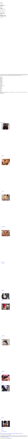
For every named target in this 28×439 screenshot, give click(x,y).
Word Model (21, 433)
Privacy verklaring (8, 433)
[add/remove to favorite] (0, 193)
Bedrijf (14, 433)
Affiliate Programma (17, 433)
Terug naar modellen (3, 13)
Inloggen (1, 8)
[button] (1, 7)
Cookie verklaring (12, 433)
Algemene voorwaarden (3, 433)
